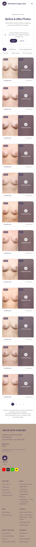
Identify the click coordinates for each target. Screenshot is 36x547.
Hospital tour (5, 490)
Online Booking (23, 525)
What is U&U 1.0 (6, 484)
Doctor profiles (6, 492)
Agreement (5, 444)
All (4, 49)
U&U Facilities (5, 487)
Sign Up (22, 40)
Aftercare (5, 539)
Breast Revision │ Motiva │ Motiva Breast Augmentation (26, 501)
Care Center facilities (8, 536)
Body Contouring (27, 53)
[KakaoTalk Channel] (16, 469)
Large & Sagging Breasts (25, 49)
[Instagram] (8, 469)
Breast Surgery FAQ (24, 522)
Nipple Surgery (15, 53)
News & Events (23, 533)
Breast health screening (8, 541)
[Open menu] (32, 3)
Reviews (21, 536)
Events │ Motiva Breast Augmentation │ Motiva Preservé (26, 517)
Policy (4, 446)
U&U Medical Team (7, 495)
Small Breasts (12, 49)
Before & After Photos (25, 512)
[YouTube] (4, 469)
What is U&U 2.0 (6, 533)
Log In (13, 40)
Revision (6, 53)
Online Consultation (24, 539)
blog (12, 469)
